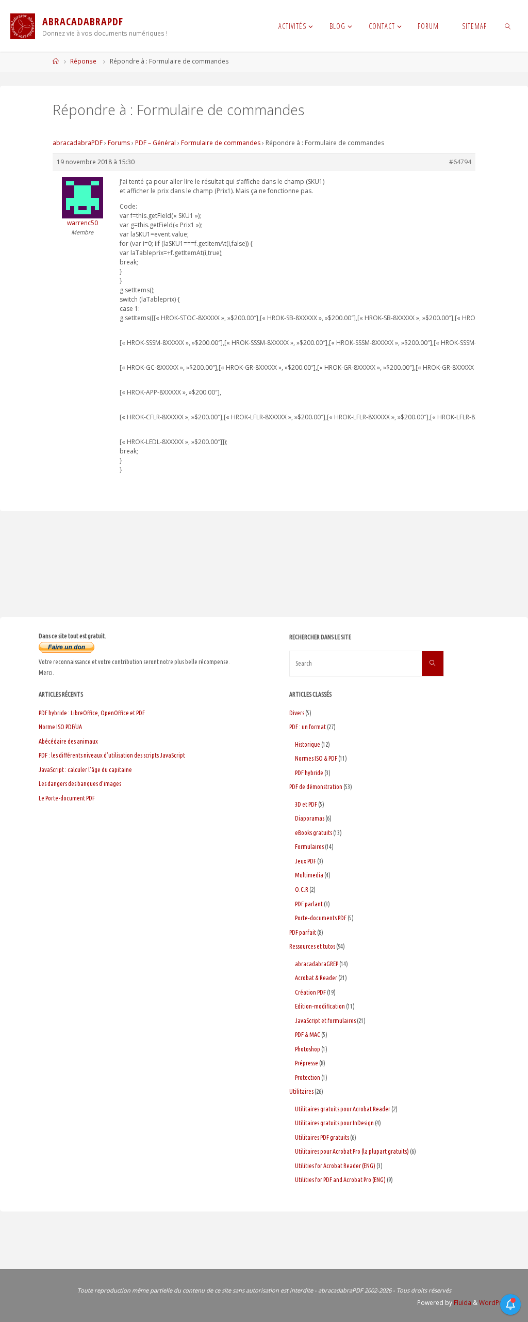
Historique (307, 744)
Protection (307, 1077)
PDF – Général (155, 142)
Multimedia (309, 875)
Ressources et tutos (312, 946)
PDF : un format (307, 726)
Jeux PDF (305, 861)
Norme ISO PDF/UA (60, 726)
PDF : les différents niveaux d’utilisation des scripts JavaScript (112, 755)
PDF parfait (302, 932)
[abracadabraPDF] (22, 25)
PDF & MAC (307, 1034)
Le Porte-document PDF (67, 798)
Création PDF (310, 992)
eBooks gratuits (313, 832)
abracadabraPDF (78, 142)
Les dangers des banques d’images (80, 783)
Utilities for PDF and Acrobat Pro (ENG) (340, 1179)
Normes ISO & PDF (316, 758)
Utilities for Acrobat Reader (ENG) (335, 1165)
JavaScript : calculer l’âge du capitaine (85, 769)
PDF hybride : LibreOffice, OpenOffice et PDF (92, 713)
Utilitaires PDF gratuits (322, 1137)
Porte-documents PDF (320, 918)
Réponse (83, 61)
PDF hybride (309, 772)
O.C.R (301, 889)
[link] (507, 26)
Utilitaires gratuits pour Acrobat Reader (342, 1109)
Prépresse (306, 1063)
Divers (296, 713)
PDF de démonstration (315, 786)
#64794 (460, 162)
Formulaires (309, 846)
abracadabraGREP (316, 964)
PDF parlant (309, 904)
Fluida (461, 1302)
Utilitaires (301, 1091)
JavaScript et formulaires (325, 1020)
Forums (119, 142)
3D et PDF (306, 804)
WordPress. (496, 1302)
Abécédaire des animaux (68, 741)
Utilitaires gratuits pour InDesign (334, 1123)
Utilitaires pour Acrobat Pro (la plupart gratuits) (352, 1151)
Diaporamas (309, 818)
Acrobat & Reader (316, 977)
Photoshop (307, 1049)
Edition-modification (320, 1006)
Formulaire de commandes (220, 142)
